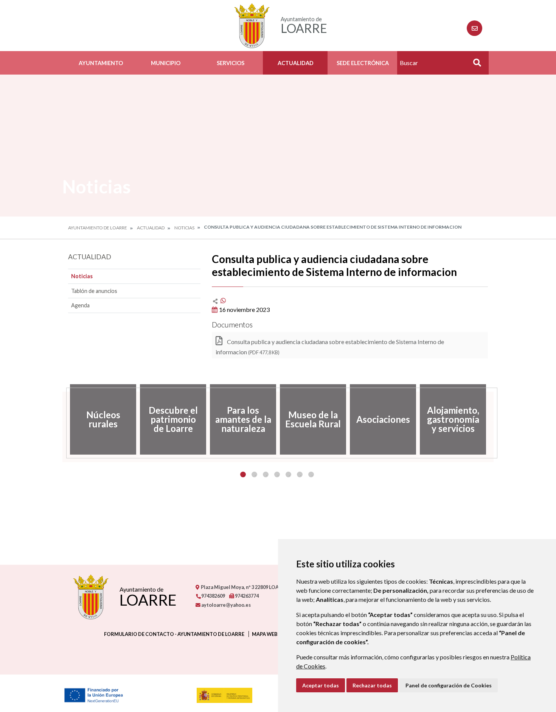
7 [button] (311, 474)
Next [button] (493, 419)
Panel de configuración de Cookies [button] (448, 685)
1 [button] (243, 474)
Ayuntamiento (101, 63)
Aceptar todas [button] (320, 685)
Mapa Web (265, 634)
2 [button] (254, 474)
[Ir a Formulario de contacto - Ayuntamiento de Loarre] (474, 28)
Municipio (165, 63)
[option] (103, 419)
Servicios (230, 63)
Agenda (80, 305)
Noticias (184, 228)
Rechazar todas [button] (372, 685)
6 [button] (300, 474)
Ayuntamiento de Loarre (97, 228)
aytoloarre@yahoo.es (225, 605)
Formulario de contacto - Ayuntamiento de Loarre (174, 634)
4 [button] (277, 474)
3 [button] (266, 474)
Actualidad (296, 63)
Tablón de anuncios (94, 291)
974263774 (246, 596)
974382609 (212, 596)
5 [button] (288, 474)
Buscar (474, 65)
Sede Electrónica (363, 63)
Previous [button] (62, 419)
